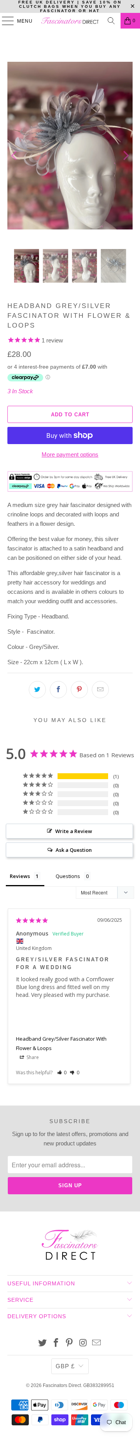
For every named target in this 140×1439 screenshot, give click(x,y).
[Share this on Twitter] (37, 689)
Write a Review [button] (73, 831)
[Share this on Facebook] (58, 689)
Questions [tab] (68, 876)
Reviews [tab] (20, 876)
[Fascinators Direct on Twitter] (43, 1343)
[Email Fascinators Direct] (97, 1343)
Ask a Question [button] (74, 849)
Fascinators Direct (62, 1385)
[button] (62, 1072)
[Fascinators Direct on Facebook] (56, 1343)
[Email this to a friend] (100, 689)
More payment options (70, 454)
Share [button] (32, 1057)
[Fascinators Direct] (70, 21)
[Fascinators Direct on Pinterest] (69, 1343)
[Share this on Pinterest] (79, 689)
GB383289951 (98, 1385)
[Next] (125, 155)
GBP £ (65, 1366)
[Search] (111, 21)
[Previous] (15, 155)
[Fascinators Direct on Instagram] (83, 1343)
